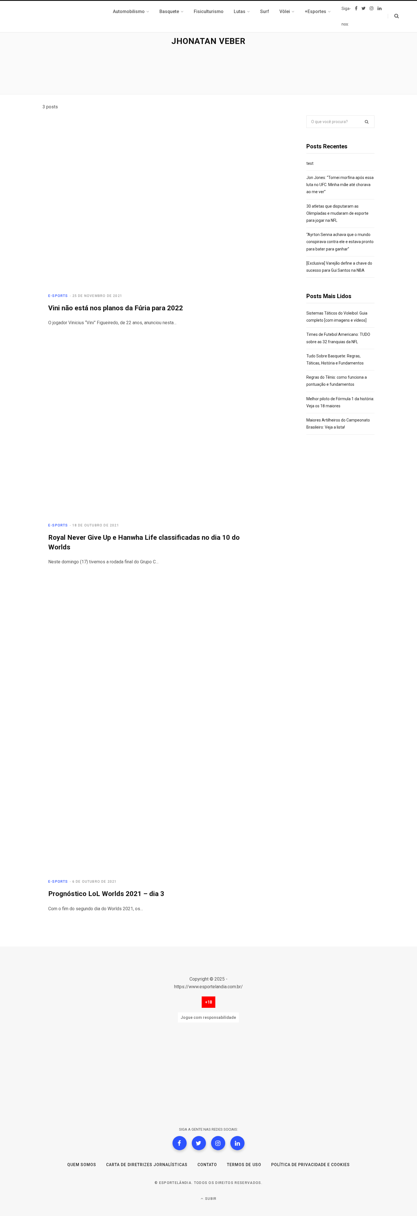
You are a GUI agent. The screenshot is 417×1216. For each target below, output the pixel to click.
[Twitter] (199, 1143)
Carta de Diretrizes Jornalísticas (147, 1164)
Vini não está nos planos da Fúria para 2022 (115, 308)
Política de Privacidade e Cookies (310, 1164)
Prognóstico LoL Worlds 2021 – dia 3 (106, 894)
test (309, 163)
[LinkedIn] (237, 1143)
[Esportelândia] (71, 16)
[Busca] (393, 16)
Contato (207, 1164)
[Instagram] (218, 1143)
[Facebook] (179, 1143)
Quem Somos (81, 1164)
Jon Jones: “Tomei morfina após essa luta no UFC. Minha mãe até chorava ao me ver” (340, 184)
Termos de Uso (244, 1164)
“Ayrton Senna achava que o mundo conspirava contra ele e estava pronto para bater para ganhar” (340, 241)
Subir (210, 1199)
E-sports (58, 296)
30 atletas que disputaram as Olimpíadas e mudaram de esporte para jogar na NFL (337, 213)
